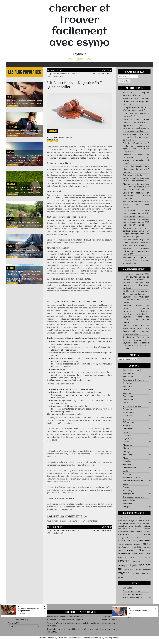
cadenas (147, 526)
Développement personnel (126, 538)
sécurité (145, 565)
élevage (120, 577)
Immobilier (11, 183)
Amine (40, 279)
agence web (121, 520)
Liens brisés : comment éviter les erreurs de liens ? (136, 285)
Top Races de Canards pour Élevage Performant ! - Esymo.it (136, 340)
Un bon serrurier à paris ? (101, 73)
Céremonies (128, 399)
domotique (147, 532)
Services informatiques (133, 480)
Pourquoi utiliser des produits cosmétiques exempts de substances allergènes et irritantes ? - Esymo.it (136, 311)
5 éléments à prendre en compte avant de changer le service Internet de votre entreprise (25, 273)
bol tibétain (129, 526)
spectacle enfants (142, 561)
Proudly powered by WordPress (53, 637)
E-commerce (128, 412)
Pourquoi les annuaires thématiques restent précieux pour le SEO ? (136, 251)
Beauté (126, 389)
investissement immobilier (129, 547)
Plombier (127, 464)
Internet (10, 267)
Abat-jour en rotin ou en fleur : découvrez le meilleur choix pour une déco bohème (136, 187)
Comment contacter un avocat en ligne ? (24, 130)
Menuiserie (147, 547)
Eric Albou (54, 139)
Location (127, 435)
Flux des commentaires (133, 594)
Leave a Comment (52, 141)
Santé (9, 97)
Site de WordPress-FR (132, 597)
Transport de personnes (133, 497)
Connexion (127, 588)
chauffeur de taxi (137, 529)
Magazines (127, 445)
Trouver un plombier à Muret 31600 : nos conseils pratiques (136, 204)
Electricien (127, 415)
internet (146, 543)
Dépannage (128, 409)
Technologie (128, 490)
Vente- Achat (128, 503)
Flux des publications (132, 591)
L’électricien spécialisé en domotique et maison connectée (136, 196)
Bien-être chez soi (135, 523)
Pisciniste (130, 550)
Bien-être (127, 393)
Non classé (128, 461)
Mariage (126, 451)
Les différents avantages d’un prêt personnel (25, 251)
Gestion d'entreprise (144, 538)
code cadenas (136, 531)
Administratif (128, 373)
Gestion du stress (127, 540)
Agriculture (128, 376)
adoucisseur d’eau (145, 518)
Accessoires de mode (132, 370)
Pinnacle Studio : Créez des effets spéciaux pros (136, 327)
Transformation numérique (132, 569)
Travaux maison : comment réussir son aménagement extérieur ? (136, 101)
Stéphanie (39, 225)
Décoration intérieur (132, 406)
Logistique (127, 438)
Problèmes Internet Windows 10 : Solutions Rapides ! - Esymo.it (136, 294)
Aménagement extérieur (133, 380)
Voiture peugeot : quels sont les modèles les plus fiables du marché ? (136, 137)
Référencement (130, 467)
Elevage (126, 419)
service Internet (17, 281)
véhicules (136, 573)
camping (121, 529)
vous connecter (64, 521)
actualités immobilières (131, 518)
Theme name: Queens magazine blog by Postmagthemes (94, 637)
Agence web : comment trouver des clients (136, 332)
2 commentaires (12, 227)
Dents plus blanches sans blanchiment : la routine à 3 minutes (136, 169)
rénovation (145, 553)
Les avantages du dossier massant (136, 319)
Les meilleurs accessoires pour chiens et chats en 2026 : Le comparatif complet (136, 213)
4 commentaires (12, 106)
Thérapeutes (128, 493)
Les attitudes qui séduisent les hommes (24, 100)
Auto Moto (127, 386)
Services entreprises (132, 477)
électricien (146, 573)
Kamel (39, 133)
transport (147, 569)
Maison (126, 448)
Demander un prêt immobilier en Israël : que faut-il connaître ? (24, 188)
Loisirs (126, 441)
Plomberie (145, 550)
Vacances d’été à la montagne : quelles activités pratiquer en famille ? (25, 156)
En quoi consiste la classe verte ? (24, 222)
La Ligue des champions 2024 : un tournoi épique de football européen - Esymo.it (136, 278)
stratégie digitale (127, 565)
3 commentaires (12, 194)
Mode (125, 458)
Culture (126, 402)
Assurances (128, 383)
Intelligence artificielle (132, 544)
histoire (120, 544)
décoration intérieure (134, 534)
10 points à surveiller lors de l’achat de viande (136, 345)
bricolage (138, 526)
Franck (39, 103)
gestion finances (144, 541)
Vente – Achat (129, 500)
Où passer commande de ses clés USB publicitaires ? (32, 610)
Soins (125, 484)
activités (120, 518)
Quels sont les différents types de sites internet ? (136, 300)
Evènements (128, 422)
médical (120, 550)
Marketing (127, 454)
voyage (123, 573)
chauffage (129, 529)
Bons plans (12, 126)
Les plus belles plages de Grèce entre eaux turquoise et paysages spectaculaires (136, 242)
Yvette (38, 160)
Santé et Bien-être (126, 557)
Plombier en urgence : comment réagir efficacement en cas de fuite (136, 260)
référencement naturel (127, 554)
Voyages (10, 151)
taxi (120, 568)
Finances (10, 246)
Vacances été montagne (19, 162)
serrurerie (145, 557)
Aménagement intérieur (136, 520)
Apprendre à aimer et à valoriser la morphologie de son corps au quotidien (136, 128)
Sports (126, 487)
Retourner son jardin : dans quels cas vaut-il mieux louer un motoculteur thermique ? (136, 178)
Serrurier (127, 474)
